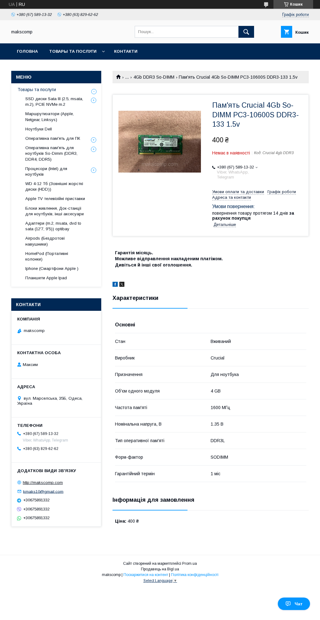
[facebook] (115, 285)
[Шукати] (246, 32)
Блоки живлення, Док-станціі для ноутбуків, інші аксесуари (54, 211)
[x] (121, 285)
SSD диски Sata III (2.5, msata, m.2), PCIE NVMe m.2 (54, 101)
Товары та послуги (73, 51)
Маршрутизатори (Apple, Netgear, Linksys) (49, 116)
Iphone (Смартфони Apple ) (51, 268)
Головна (27, 51)
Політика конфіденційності (194, 575)
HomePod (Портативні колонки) (46, 256)
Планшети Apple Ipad (46, 278)
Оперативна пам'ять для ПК (52, 138)
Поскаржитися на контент (145, 575)
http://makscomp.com (43, 482)
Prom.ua (189, 563)
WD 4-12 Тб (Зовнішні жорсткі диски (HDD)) (54, 186)
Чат (298, 603)
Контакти (126, 51)
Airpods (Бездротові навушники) (45, 241)
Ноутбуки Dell (38, 129)
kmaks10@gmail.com (43, 491)
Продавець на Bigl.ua (160, 569)
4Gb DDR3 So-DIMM (153, 77)
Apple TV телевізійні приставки (55, 198)
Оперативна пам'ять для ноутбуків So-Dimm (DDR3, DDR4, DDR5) (51, 153)
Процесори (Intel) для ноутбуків (46, 171)
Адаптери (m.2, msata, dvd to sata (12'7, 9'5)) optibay (53, 226)
